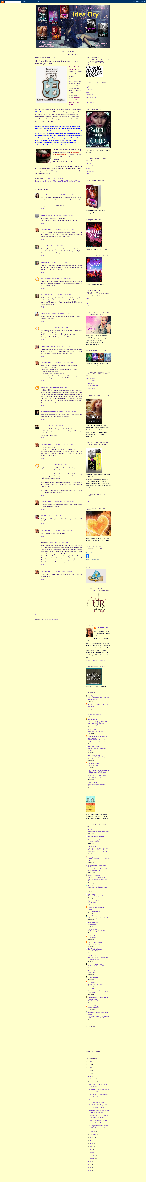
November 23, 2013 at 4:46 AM (64, 502)
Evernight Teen (90, 388)
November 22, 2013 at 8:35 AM (61, 279)
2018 (89, 1061)
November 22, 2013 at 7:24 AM (64, 229)
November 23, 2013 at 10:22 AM (59, 516)
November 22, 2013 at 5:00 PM (54, 426)
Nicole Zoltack (45, 262)
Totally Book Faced (93, 1008)
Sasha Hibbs (92, 982)
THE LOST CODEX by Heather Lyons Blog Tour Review (97, 776)
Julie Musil (44, 516)
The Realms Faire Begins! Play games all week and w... (98, 1106)
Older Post (79, 615)
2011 (89, 1165)
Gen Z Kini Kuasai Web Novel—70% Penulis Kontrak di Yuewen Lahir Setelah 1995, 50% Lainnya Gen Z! (98, 850)
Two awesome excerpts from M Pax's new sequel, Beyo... (98, 1116)
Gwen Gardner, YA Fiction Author (96, 908)
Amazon (88, 301)
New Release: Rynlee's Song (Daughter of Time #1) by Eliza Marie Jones (98, 1017)
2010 (89, 1168)
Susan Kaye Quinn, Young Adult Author (98, 1013)
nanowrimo (52, 181)
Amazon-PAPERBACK (92, 381)
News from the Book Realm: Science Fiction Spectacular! (98, 958)
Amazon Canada (91, 97)
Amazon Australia (91, 102)
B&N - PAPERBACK (92, 386)
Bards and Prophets (94, 1006)
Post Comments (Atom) (51, 619)
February (93, 1155)
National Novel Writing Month (68, 181)
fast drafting (47, 180)
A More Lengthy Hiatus (94, 944)
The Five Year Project (95, 949)
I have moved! (92, 937)
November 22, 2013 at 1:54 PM (63, 362)
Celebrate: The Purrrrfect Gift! (96, 966)
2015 (89, 1070)
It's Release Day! (92, 924)
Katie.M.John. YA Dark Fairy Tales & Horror (97, 737)
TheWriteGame (93, 971)
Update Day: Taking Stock (95, 951)
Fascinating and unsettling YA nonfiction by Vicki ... (98, 1085)
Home (59, 615)
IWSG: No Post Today (94, 911)
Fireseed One (89, 553)
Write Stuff (91, 894)
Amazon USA (90, 163)
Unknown (44, 328)
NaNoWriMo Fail (93, 765)
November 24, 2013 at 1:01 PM (63, 571)
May (91, 1146)
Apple (87, 87)
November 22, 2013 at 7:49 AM (60, 246)
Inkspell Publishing (60, 180)
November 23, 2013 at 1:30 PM (63, 530)
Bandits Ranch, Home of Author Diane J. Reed (98, 998)
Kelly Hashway (46, 278)
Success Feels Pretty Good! (95, 984)
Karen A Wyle (45, 246)
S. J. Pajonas (92, 696)
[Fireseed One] (87, 557)
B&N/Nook (89, 89)
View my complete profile (95, 660)
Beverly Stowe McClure (48, 411)
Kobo (87, 92)
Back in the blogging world (95, 896)
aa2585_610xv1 (92, 902)
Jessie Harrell (45, 313)
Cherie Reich (45, 346)
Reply (43, 209)
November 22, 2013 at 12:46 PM (60, 346)
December (93, 1079)
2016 (89, 1067)
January (92, 1158)
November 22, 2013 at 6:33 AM (63, 195)
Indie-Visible (92, 846)
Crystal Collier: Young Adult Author (97, 866)
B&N (87, 306)
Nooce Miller (92, 989)
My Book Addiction (94, 901)
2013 (89, 1076)
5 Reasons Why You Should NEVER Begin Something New (98, 869)
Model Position (41, 181)
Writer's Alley (92, 916)
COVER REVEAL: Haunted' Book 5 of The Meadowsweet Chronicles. (98, 741)
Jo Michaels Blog (93, 885)
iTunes (88, 168)
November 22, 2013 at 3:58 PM (66, 412)
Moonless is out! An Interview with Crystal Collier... (98, 1101)
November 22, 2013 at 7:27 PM (57, 465)
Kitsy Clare (73, 180)
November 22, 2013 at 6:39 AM (63, 215)
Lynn (42, 426)
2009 (89, 1171)
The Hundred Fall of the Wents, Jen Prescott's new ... (98, 1096)
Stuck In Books (93, 713)
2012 (89, 1162)
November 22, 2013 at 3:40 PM (57, 387)
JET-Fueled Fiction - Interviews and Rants (98, 705)
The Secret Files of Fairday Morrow (96, 837)
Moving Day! (91, 972)
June (91, 1143)
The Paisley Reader (94, 755)
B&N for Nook (90, 171)
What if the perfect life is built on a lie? (98, 831)
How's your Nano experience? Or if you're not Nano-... (99, 1090)
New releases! (92, 708)
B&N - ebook (90, 383)
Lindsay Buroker (93, 856)
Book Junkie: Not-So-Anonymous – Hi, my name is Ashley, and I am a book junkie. (98, 772)
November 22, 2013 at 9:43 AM (60, 313)
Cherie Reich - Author (95, 942)
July (91, 1140)
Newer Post (38, 615)
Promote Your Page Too (92, 559)
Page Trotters (92, 782)
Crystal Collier (46, 295)
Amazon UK (89, 100)
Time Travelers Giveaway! (95, 1001)
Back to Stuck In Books (94, 714)
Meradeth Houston (47, 194)
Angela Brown (92, 929)
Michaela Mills (93, 730)
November (93, 1082)
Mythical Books (93, 719)
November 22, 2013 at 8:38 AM (61, 295)
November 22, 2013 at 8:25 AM (60, 262)
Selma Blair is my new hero (95, 731)
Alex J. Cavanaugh (47, 215)
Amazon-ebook (90, 378)
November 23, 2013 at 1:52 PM (58, 542)
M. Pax (90, 829)
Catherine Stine (46, 229)
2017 (89, 1064)
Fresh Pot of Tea (93, 977)
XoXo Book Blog (93, 746)
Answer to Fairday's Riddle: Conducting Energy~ (95, 840)
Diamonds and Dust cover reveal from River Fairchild (99, 1111)
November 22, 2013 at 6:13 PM (63, 444)
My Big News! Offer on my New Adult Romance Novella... (99, 1127)
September (93, 1134)
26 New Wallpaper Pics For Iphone (97, 931)
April (91, 1149)
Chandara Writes (93, 763)
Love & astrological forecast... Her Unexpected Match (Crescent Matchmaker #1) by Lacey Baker (97, 723)
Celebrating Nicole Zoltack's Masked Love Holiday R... (98, 1121)
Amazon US (89, 95)
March (92, 1152)
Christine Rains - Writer (95, 936)
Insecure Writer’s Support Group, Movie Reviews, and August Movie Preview (97, 879)
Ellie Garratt (92, 956)
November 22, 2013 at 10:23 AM (57, 328)
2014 (89, 1073)
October (92, 1131)
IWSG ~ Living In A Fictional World (98, 918)
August (92, 1137)
